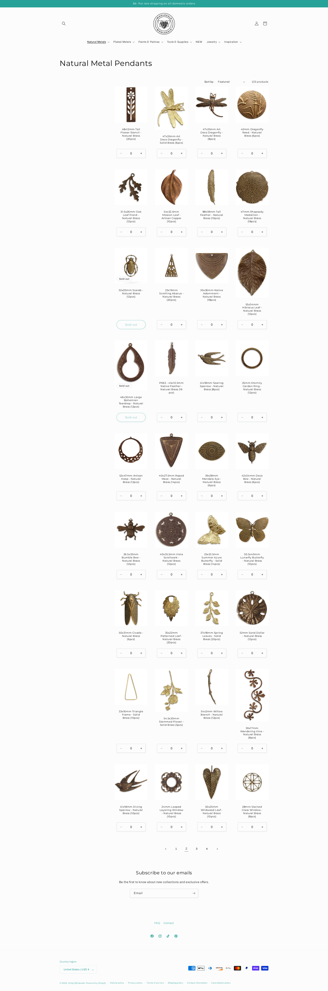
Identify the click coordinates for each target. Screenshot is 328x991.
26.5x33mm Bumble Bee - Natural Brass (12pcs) (131, 559)
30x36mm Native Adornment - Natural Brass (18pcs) (211, 295)
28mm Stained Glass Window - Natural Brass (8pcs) (252, 811)
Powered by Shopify (96, 983)
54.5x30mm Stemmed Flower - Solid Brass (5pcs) (171, 721)
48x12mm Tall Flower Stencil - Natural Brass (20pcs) (131, 134)
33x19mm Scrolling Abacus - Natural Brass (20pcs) (171, 295)
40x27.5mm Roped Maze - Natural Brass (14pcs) (171, 479)
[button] (64, 23)
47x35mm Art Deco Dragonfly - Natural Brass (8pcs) (211, 134)
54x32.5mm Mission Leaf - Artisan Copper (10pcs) (171, 216)
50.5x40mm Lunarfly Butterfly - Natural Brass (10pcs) (252, 559)
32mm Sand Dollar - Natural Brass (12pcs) (252, 636)
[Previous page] (166, 849)
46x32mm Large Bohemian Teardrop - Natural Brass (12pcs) (131, 402)
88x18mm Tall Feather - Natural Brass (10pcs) (211, 215)
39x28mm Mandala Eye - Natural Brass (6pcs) (211, 480)
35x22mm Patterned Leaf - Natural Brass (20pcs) (171, 637)
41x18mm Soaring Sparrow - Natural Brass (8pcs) (212, 386)
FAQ (157, 923)
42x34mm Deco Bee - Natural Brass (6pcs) (252, 479)
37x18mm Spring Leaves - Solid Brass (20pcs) (211, 636)
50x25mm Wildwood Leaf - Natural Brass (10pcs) (212, 811)
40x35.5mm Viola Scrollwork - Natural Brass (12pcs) (171, 559)
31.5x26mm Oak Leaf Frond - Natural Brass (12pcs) (131, 216)
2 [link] (186, 848)
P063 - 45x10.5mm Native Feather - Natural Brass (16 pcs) (171, 387)
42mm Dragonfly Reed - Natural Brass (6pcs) (252, 132)
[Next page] (217, 849)
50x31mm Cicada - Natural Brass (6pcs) (131, 636)
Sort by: (209, 81)
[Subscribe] (194, 893)
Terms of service (155, 983)
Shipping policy (175, 983)
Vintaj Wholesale (76, 983)
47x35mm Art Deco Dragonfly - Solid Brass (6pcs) (171, 139)
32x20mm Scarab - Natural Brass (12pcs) (131, 293)
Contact (169, 923)
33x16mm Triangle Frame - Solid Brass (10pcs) (131, 714)
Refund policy (117, 983)
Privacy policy (135, 983)
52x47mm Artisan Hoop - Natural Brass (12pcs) (131, 479)
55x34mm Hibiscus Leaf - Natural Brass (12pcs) (252, 309)
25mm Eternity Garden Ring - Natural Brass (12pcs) (252, 387)
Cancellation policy (221, 983)
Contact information (197, 983)
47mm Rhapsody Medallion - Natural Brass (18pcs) (252, 216)
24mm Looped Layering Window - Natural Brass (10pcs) (171, 811)
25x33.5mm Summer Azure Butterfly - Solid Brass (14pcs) (211, 559)
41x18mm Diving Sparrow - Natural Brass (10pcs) (131, 809)
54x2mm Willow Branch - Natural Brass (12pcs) (212, 714)
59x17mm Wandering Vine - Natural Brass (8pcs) (252, 733)
